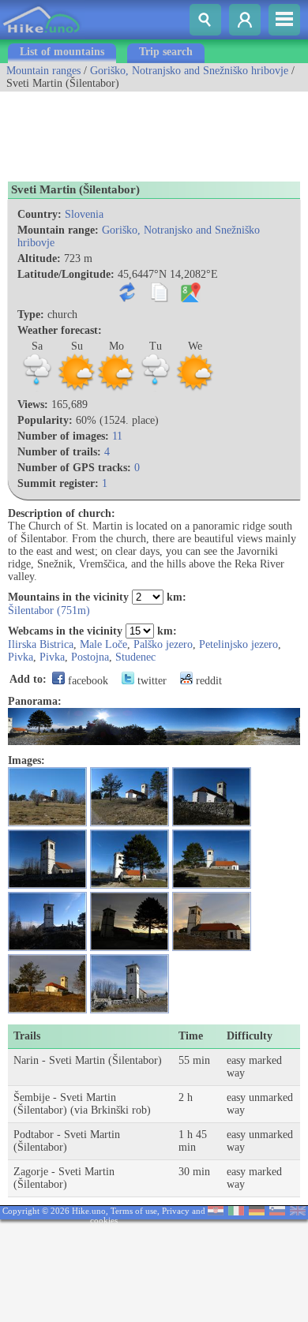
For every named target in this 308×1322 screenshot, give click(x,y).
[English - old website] (298, 1212)
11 (117, 436)
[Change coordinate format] (131, 299)
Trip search (166, 52)
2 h (185, 1097)
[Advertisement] (126, 131)
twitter (150, 681)
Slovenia (84, 214)
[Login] (245, 20)
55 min (194, 1060)
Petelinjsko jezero (238, 644)
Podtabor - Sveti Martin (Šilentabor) (66, 1141)
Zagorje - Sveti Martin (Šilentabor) (64, 1178)
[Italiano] (236, 1212)
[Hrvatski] (215, 1212)
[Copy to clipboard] (162, 299)
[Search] (205, 20)
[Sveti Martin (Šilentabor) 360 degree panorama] (154, 741)
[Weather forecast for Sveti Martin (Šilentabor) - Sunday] (76, 389)
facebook (86, 681)
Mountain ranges (43, 71)
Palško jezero (163, 644)
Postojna (90, 657)
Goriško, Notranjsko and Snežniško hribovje (189, 71)
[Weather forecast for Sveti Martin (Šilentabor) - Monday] (116, 389)
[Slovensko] (277, 1212)
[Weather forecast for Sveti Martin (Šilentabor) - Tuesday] (155, 389)
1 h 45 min (192, 1141)
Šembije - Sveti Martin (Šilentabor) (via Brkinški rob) (82, 1104)
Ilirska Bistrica (40, 644)
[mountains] (42, 36)
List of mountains (62, 52)
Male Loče (103, 644)
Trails (26, 1036)
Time (190, 1036)
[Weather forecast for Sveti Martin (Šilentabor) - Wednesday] (195, 389)
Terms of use (134, 1210)
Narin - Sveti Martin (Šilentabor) (87, 1060)
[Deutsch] (257, 1212)
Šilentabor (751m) (49, 610)
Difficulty (249, 1036)
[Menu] (284, 20)
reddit (207, 681)
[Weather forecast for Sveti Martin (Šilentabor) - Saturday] (37, 389)
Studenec (135, 657)
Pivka (20, 657)
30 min (194, 1172)
